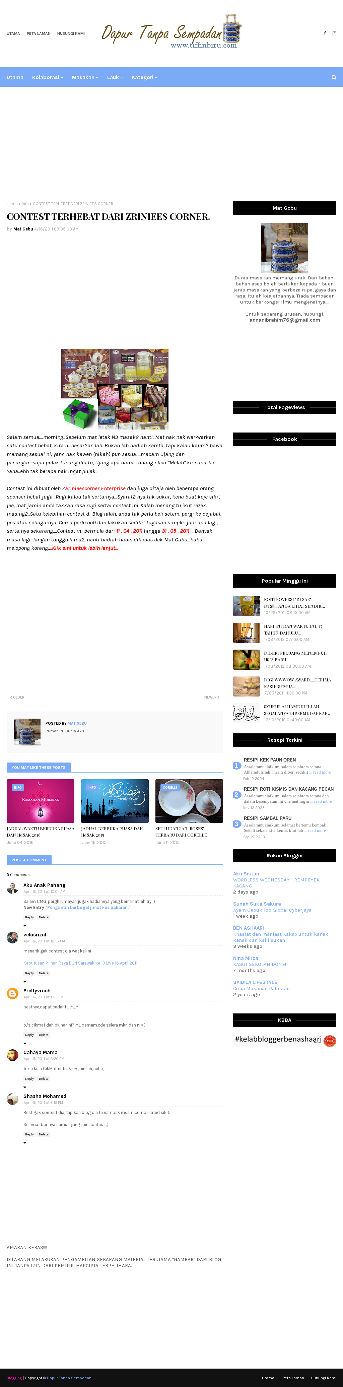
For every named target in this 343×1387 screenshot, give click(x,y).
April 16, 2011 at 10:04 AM (44, 891)
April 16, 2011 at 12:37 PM (44, 941)
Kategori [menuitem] (142, 77)
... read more (320, 772)
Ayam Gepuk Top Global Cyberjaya (272, 910)
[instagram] (333, 33)
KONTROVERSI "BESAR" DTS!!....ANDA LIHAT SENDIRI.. (294, 602)
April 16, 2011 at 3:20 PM (44, 1059)
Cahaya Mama (40, 1052)
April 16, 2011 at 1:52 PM (43, 997)
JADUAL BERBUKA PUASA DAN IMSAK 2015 (112, 831)
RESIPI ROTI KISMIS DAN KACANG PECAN (289, 789)
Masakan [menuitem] (83, 77)
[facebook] (325, 33)
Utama (13, 33)
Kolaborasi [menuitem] (45, 77)
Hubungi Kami (71, 33)
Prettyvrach (37, 991)
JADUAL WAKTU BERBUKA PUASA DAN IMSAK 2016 (40, 831)
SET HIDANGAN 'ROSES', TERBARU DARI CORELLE (181, 831)
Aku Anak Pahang (44, 885)
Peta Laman (39, 33)
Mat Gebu (23, 229)
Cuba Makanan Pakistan (261, 988)
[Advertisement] (171, 144)
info (25, 203)
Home (12, 203)
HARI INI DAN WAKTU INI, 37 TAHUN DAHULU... (293, 629)
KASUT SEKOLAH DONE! (259, 964)
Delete (44, 917)
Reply (29, 917)
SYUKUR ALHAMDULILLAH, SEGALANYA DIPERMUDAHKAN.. (297, 710)
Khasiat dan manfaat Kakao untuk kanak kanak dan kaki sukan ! (280, 937)
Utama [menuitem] (15, 77)
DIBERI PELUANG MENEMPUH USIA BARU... (295, 656)
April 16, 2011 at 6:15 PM (43, 1103)
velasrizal (34, 935)
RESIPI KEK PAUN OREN (270, 760)
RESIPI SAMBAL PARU (267, 818)
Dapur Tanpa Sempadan (69, 1378)
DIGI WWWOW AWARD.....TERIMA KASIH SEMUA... (297, 683)
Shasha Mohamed (44, 1096)
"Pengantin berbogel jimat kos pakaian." (88, 907)
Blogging (14, 1378)
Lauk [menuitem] (113, 77)
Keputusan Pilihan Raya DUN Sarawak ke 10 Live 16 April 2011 (80, 963)
